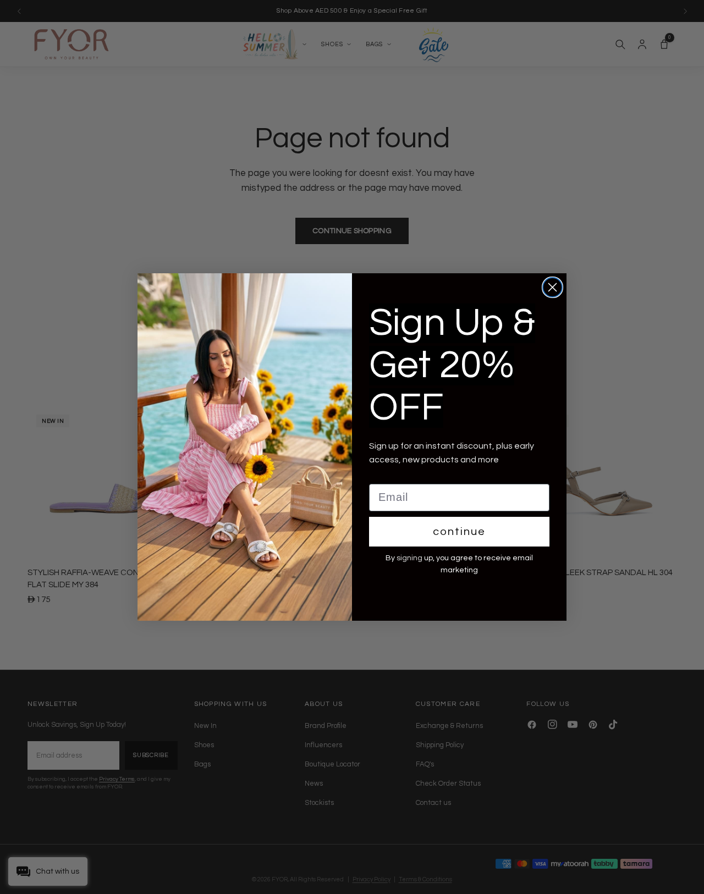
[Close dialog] (552, 287)
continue (459, 531)
